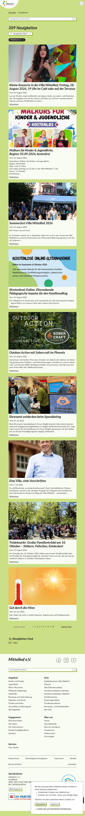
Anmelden (72, 764)
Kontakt (73, 759)
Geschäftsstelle (50, 724)
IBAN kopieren (15, 789)
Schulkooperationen (52, 703)
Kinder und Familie (16, 681)
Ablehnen (55, 804)
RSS (10, 643)
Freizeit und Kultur (16, 703)
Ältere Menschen (15, 688)
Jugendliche (13, 684)
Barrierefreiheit (14, 764)
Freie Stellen (13, 748)
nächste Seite (66, 627)
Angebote (13, 678)
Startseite (12, 13)
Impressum (59, 759)
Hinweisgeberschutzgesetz (36, 759)
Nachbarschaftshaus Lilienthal (56, 691)
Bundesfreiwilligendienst (18, 730)
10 (53, 627)
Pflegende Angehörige (17, 691)
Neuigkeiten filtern (20, 34)
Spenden (12, 733)
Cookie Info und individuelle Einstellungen (54, 809)
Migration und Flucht (17, 700)
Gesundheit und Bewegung (19, 707)
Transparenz (49, 730)
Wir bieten (12, 724)
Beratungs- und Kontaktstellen (56, 707)
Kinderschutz (49, 733)
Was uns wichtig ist (52, 727)
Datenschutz (13, 759)
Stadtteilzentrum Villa (57, 681)
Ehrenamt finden (15, 721)
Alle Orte (48, 710)
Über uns (48, 717)
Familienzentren (50, 697)
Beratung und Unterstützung (20, 697)
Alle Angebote (14, 710)
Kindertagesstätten (52, 700)
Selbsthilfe (12, 694)
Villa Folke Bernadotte (53, 688)
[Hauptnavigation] (81, 3)
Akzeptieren (41, 804)
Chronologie (49, 737)
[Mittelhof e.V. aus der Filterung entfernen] (23, 39)
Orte (46, 678)
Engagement (14, 717)
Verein (47, 721)
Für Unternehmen (15, 727)
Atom (15, 643)
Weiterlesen (42, 104)
